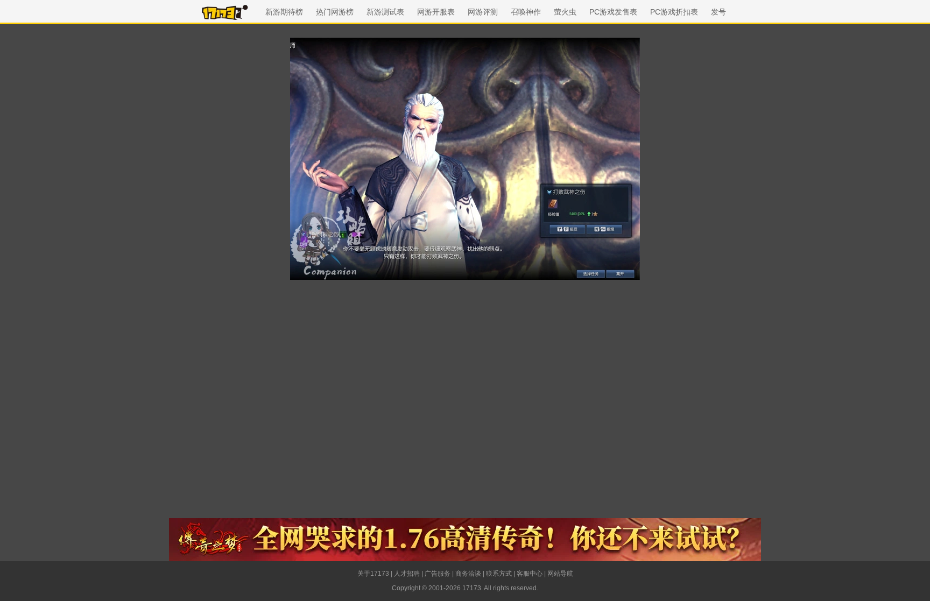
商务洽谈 (468, 573)
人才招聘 (407, 573)
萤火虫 (565, 12)
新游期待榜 (284, 12)
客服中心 (529, 573)
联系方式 (499, 573)
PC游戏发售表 (613, 12)
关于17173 (373, 573)
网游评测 (483, 12)
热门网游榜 (335, 12)
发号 (718, 12)
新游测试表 (385, 12)
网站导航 (560, 573)
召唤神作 (526, 12)
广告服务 (437, 573)
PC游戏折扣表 (674, 12)
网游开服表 (436, 12)
